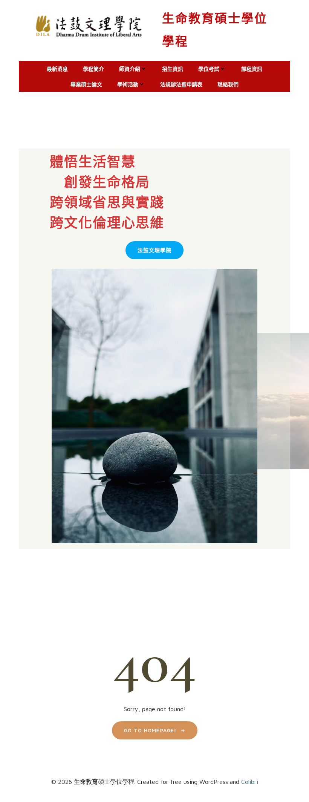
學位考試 (208, 68)
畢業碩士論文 (86, 84)
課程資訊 (251, 68)
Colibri (249, 781)
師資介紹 (129, 68)
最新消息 (57, 68)
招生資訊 (172, 68)
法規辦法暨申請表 (181, 84)
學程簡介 (93, 68)
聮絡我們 (228, 84)
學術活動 (127, 84)
